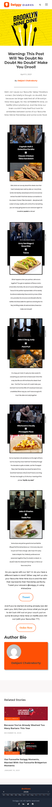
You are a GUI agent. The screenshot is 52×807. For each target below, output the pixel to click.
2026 (26, 792)
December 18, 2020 (12, 733)
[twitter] (28, 804)
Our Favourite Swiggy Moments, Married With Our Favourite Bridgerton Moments (25, 762)
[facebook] (19, 804)
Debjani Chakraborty (27, 80)
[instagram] (32, 804)
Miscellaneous (12, 719)
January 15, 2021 (12, 770)
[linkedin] (23, 804)
